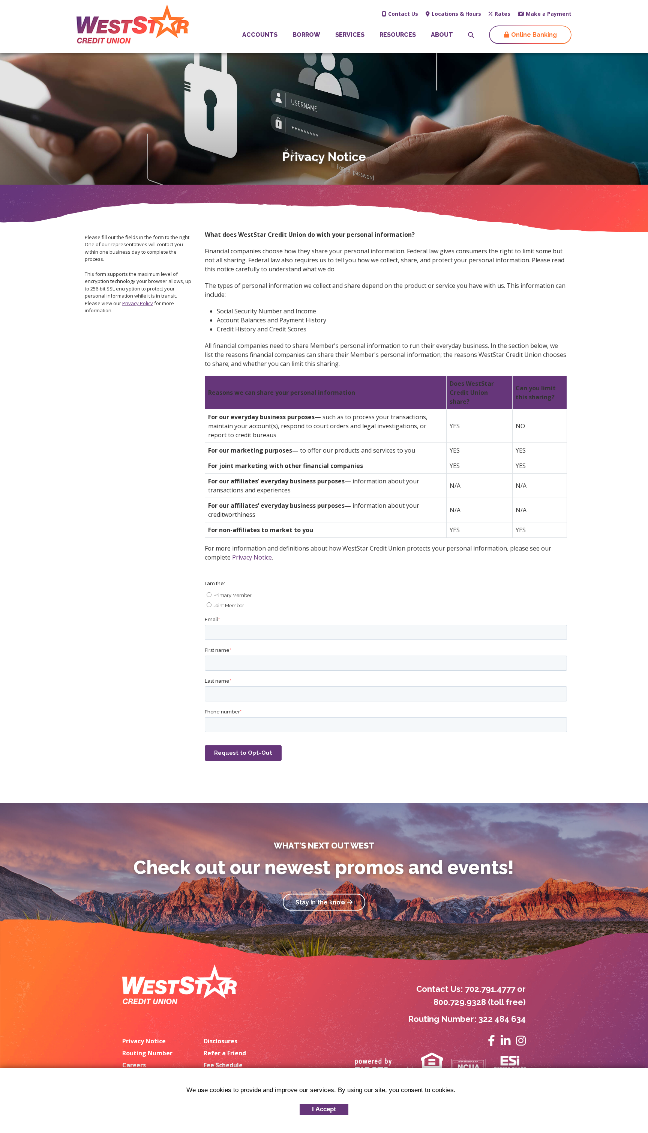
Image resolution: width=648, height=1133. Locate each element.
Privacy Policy (137, 303)
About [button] (442, 34)
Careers (134, 1065)
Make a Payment (549, 13)
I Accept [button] (324, 1109)
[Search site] (471, 35)
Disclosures (220, 1041)
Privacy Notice (252, 557)
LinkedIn (505, 1040)
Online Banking (534, 34)
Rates (502, 13)
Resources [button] (398, 34)
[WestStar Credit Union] (132, 23)
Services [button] (349, 34)
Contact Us (403, 13)
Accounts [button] (260, 34)
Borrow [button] (306, 34)
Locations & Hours (456, 13)
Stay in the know (320, 902)
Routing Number (147, 1053)
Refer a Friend (225, 1053)
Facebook (491, 1040)
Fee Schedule (223, 1065)
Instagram (521, 1040)
